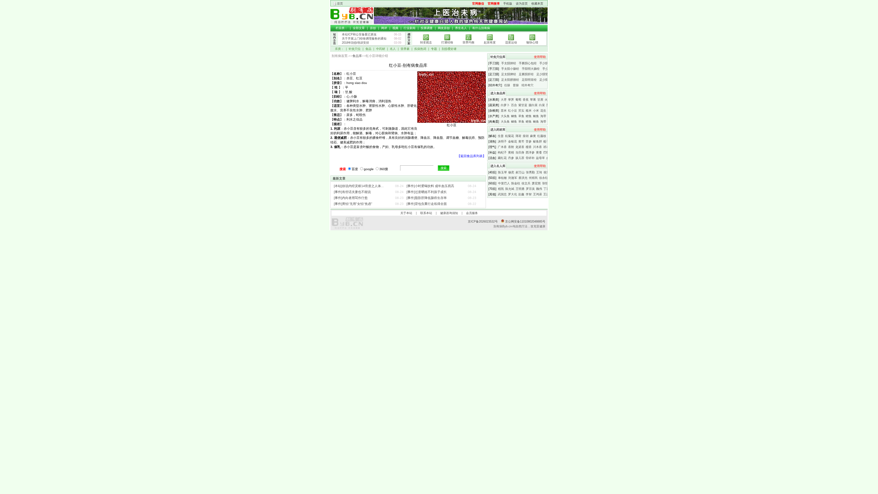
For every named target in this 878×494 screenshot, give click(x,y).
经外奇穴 (527, 85)
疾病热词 (420, 49)
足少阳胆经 (546, 79)
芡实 (521, 110)
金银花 (512, 141)
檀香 (529, 147)
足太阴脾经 (508, 74)
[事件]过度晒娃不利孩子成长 (427, 192)
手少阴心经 (546, 63)
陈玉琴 (502, 172)
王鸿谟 (537, 194)
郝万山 (520, 172)
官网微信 (478, 3)
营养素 (405, 49)
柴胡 (526, 136)
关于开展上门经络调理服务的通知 (364, 38)
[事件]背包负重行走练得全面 (427, 204)
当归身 (519, 152)
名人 (393, 49)
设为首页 (522, 3)
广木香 (502, 147)
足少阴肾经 (543, 74)
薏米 (504, 110)
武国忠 (502, 194)
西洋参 (530, 152)
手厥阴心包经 (528, 63)
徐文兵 (526, 183)
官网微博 (494, 3)
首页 (340, 3)
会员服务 (472, 213)
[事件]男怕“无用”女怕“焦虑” (353, 204)
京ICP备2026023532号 (483, 221)
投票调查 (427, 28)
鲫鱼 (514, 116)
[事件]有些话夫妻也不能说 (352, 192)
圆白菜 (533, 105)
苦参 (529, 141)
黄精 (511, 152)
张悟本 (546, 183)
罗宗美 (530, 189)
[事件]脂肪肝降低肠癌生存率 (427, 198)
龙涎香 (519, 147)
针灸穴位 (355, 49)
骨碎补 (530, 158)
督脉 (516, 85)
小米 (536, 110)
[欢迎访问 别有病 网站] (352, 23)
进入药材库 (497, 129)
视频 (395, 28)
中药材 (380, 49)
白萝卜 (505, 105)
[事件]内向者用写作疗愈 (351, 198)
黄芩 (521, 141)
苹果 (533, 99)
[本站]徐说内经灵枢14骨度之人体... (359, 186)
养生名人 (461, 28)
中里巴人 (504, 183)
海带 (543, 116)
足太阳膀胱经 (510, 79)
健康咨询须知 (449, 213)
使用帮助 (540, 57)
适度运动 (511, 42)
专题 (434, 49)
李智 (529, 194)
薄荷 (518, 136)
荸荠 (511, 99)
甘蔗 (540, 99)
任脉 (507, 85)
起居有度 (490, 42)
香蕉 (526, 99)
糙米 (529, 110)
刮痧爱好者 (449, 49)
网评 (384, 28)
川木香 (537, 147)
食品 (368, 49)
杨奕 (511, 172)
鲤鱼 (529, 116)
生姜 (501, 136)
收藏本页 (537, 3)
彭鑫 (521, 194)
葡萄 (518, 99)
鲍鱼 (536, 116)
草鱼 (521, 116)
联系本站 (426, 213)
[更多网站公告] (334, 47)
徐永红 (543, 178)
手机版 (507, 3)
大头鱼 (505, 116)
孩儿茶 (519, 158)
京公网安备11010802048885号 (524, 221)
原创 (373, 28)
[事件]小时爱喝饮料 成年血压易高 (430, 186)
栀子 (546, 141)
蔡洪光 (523, 178)
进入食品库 (497, 93)
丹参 (511, 158)
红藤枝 (541, 136)
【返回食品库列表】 (471, 156)
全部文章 (359, 28)
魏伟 (539, 189)
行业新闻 (409, 28)
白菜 (542, 105)
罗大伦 (512, 194)
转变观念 (426, 42)
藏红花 (502, 158)
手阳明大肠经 (531, 68)
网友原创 (444, 28)
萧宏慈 (536, 183)
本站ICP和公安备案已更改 (359, 34)
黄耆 (539, 152)
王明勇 (520, 189)
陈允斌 (509, 189)
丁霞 (546, 189)
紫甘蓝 (522, 105)
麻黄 (533, 136)
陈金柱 (515, 183)
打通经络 (447, 42)
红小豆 (512, 110)
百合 (514, 105)
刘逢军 (512, 178)
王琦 (539, 172)
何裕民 (533, 178)
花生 (543, 110)
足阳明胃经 (529, 79)
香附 (511, 147)
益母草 (540, 158)
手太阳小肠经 (510, 68)
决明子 (502, 141)
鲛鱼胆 (537, 141)
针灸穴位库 (497, 57)
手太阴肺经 (508, 63)
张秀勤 (530, 172)
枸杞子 (502, 152)
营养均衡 (468, 42)
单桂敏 (502, 178)
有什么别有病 (481, 28)
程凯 (501, 189)
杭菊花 (509, 136)
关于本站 (406, 213)
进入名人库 (497, 166)
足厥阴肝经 (526, 74)
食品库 (357, 56)
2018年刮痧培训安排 (355, 42)
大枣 (504, 99)
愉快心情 (532, 42)
